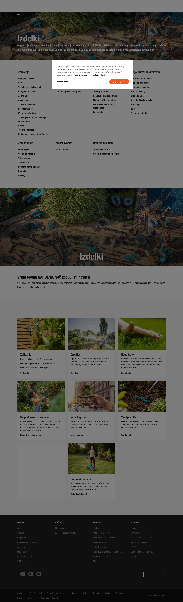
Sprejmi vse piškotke (119, 82)
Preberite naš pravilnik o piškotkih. (87, 75)
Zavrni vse (99, 82)
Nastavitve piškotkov (62, 82)
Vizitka (103, 75)
